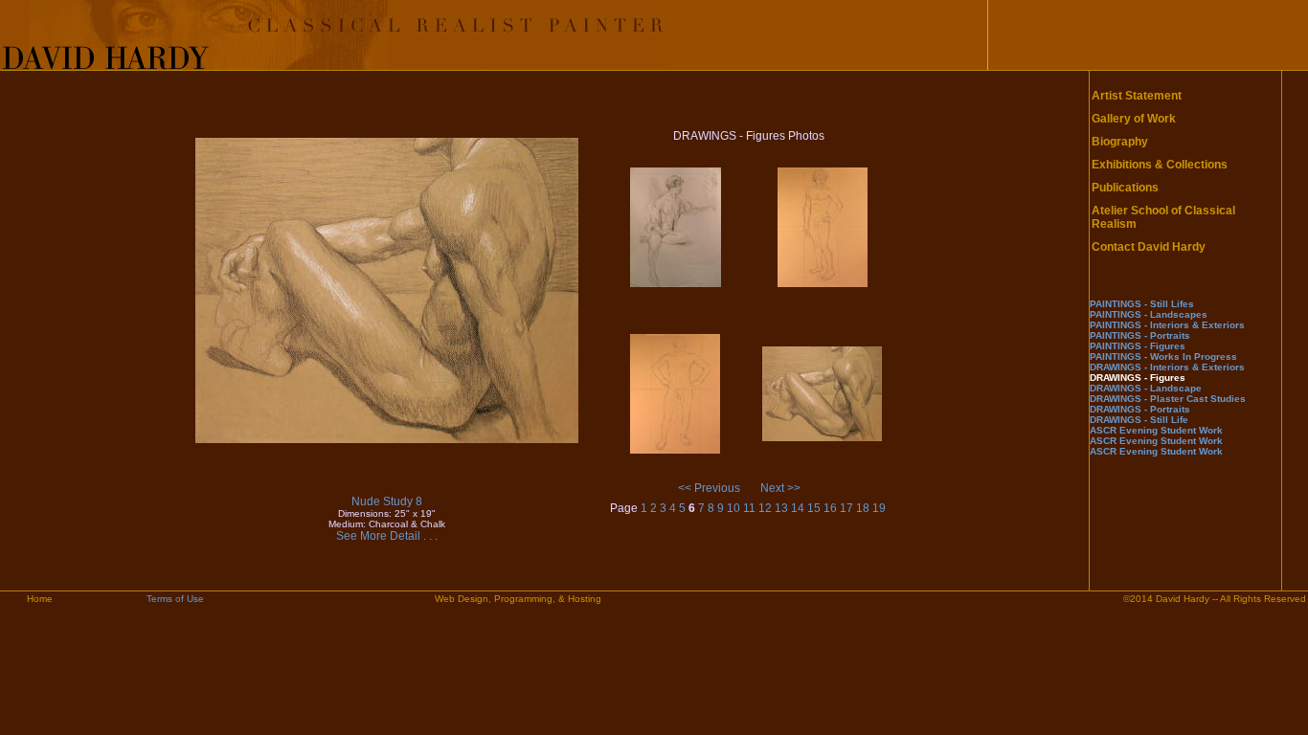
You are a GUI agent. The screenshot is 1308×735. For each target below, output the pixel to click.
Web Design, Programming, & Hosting (518, 598)
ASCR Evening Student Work (1156, 430)
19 (879, 508)
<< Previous (709, 488)
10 (733, 508)
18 (862, 508)
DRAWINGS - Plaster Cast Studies (1168, 398)
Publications (1125, 187)
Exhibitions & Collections (1160, 164)
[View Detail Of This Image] (386, 439)
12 (765, 508)
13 (781, 508)
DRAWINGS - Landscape (1146, 388)
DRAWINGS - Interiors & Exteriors (1167, 367)
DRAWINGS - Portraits (1140, 409)
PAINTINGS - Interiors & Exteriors (1167, 325)
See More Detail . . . (387, 536)
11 (749, 508)
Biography (1120, 141)
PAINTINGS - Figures (1137, 346)
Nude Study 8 (386, 501)
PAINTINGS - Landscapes (1148, 314)
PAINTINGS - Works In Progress (1163, 356)
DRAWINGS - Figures (1137, 377)
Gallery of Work (1134, 118)
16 (830, 508)
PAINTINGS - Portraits (1140, 335)
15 (814, 508)
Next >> (780, 488)
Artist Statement (1137, 95)
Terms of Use (175, 598)
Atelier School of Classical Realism (1163, 217)
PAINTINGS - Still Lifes (1142, 304)
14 (797, 508)
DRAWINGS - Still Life (1139, 419)
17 (846, 508)
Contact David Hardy (1149, 247)
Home (40, 598)
